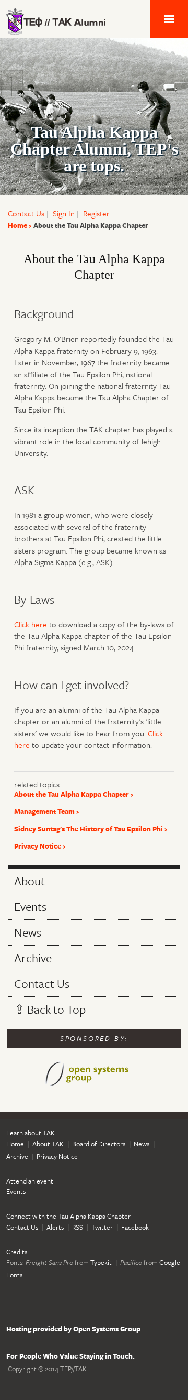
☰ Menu (169, 19)
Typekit (101, 1262)
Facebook (135, 1227)
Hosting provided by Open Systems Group (73, 1328)
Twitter (102, 1227)
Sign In (64, 213)
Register (96, 213)
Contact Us (26, 213)
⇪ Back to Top (50, 1009)
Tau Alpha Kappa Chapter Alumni (62, 21)
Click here (30, 624)
